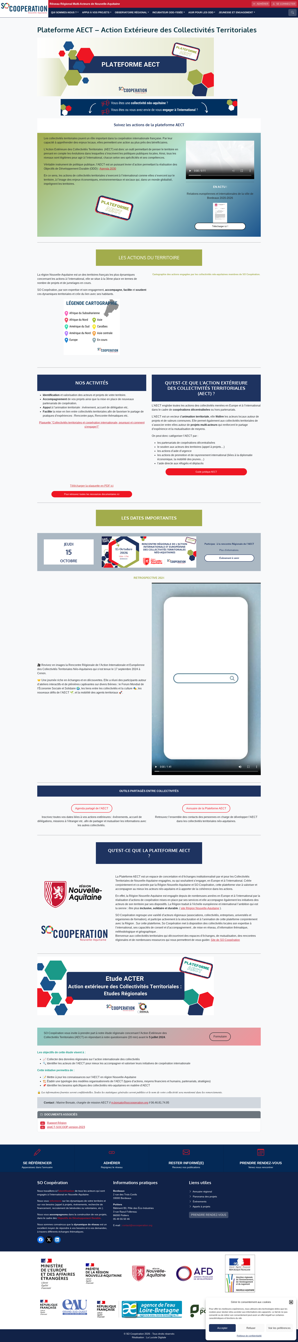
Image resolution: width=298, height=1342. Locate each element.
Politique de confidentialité (249, 1336)
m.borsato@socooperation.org (129, 1102)
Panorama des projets (205, 1196)
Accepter (222, 1328)
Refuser (250, 1328)
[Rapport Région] (43, 1122)
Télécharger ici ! (220, 226)
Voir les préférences (279, 1328)
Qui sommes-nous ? (64, 12)
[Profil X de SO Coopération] (49, 1239)
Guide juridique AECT (206, 472)
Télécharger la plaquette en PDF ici (91, 485)
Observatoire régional (131, 12)
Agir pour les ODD (200, 12)
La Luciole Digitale (156, 1337)
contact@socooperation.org (137, 1225)
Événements (199, 1201)
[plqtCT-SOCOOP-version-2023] (43, 1127)
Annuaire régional (202, 1191)
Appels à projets (201, 1206)
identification (66, 1190)
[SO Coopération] (24, 8)
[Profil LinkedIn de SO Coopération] (57, 1239)
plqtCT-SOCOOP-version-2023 (66, 1127)
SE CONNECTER (285, 3)
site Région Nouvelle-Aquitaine (200, 908)
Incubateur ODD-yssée (167, 12)
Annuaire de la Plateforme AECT (206, 808)
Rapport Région (57, 1122)
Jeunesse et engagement (236, 12)
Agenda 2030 (108, 168)
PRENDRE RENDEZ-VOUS (208, 1214)
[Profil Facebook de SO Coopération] (40, 1239)
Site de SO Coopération (225, 939)
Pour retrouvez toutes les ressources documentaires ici (91, 494)
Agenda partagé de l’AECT (91, 808)
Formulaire (220, 1036)
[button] (291, 1302)
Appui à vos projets (95, 12)
